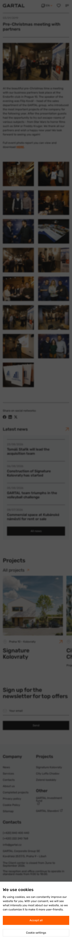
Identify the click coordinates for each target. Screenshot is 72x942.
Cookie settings (36, 932)
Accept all (36, 920)
